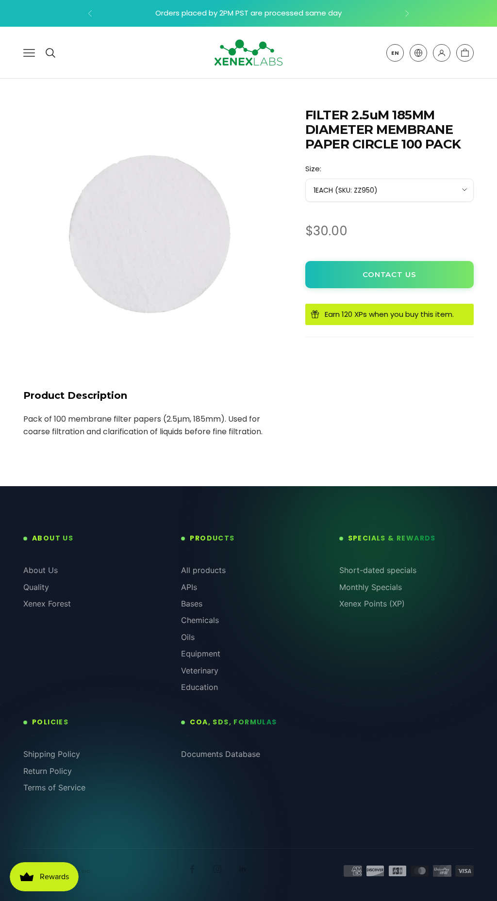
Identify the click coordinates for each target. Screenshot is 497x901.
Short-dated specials (377, 570)
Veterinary (199, 670)
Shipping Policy (51, 754)
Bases (191, 603)
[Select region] (418, 53)
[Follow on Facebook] (192, 869)
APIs (189, 587)
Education (199, 687)
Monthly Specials (370, 587)
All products (203, 570)
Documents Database (220, 754)
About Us (40, 570)
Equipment (200, 653)
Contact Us (389, 274)
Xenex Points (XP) (372, 603)
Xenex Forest (47, 603)
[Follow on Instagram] (217, 869)
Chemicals (200, 620)
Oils (188, 637)
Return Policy (47, 771)
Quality (36, 587)
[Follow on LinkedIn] (243, 869)
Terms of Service (54, 787)
